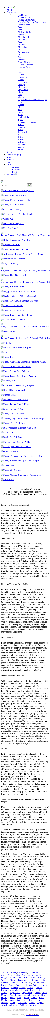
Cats (20, 42)
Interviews (16, 169)
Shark (20, 114)
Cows (20, 54)
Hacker (21, 69)
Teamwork (22, 132)
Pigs (20, 102)
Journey (21, 84)
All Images (22, 15)
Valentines (22, 142)
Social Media (23, 117)
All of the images (8, 972)
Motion (10, 157)
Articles (15, 167)
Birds (20, 30)
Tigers (20, 137)
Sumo (20, 129)
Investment (22, 82)
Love (20, 94)
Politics (21, 104)
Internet (21, 79)
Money (21, 97)
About (9, 10)
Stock (9, 152)
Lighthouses (23, 89)
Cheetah (21, 45)
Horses (21, 72)
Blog (14, 172)
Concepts (22, 49)
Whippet (21, 144)
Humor (21, 74)
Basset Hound (24, 25)
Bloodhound (23, 37)
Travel (20, 139)
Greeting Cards (24, 67)
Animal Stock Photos (27, 20)
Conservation (23, 52)
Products (10, 159)
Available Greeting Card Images (32, 22)
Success (21, 127)
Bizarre (21, 35)
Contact (10, 162)
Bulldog (21, 40)
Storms (21, 124)
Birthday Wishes (25, 32)
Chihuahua (22, 47)
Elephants (22, 59)
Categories (11, 12)
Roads (20, 112)
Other (9, 164)
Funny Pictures (24, 62)
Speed (20, 119)
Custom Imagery (14, 154)
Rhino (20, 107)
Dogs (20, 57)
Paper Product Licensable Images (32, 99)
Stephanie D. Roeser (27, 122)
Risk (20, 109)
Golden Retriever (25, 64)
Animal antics (24, 17)
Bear (20, 27)
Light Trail (22, 87)
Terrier (21, 134)
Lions (20, 92)
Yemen (21, 147)
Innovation (22, 77)
